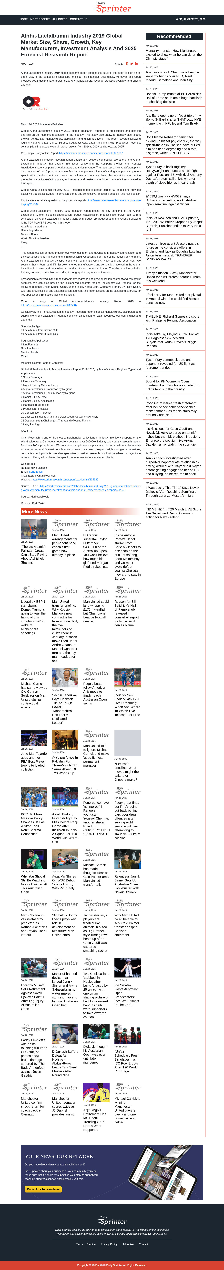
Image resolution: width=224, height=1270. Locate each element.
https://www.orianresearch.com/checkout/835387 (49, 305)
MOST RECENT (40, 19)
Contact (143, 1244)
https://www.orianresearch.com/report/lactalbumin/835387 (65, 479)
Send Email (36, 471)
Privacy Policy (109, 1244)
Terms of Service (86, 1244)
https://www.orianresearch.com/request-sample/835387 (91, 153)
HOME (24, 19)
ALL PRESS (59, 19)
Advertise (128, 1244)
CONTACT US (78, 19)
